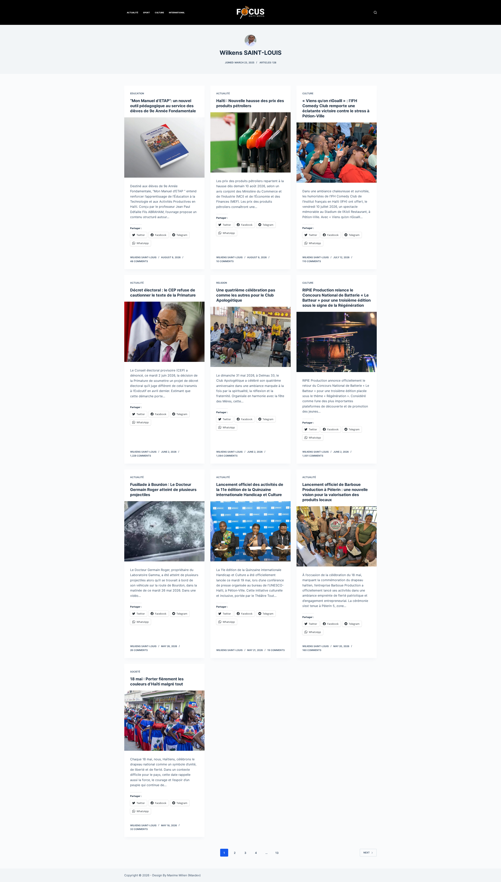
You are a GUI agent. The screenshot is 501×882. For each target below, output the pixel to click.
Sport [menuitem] (146, 12)
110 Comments (311, 261)
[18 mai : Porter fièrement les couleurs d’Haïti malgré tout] (164, 720)
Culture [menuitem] (159, 12)
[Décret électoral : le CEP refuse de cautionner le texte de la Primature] (164, 332)
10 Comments (225, 261)
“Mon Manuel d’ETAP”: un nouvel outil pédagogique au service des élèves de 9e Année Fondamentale (163, 105)
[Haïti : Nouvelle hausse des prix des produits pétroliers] (250, 142)
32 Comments (139, 829)
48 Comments (139, 261)
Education (137, 93)
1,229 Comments (140, 455)
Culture (307, 93)
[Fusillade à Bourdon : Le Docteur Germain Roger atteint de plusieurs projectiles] (164, 531)
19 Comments (276, 650)
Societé (135, 671)
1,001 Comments (312, 455)
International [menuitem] (177, 12)
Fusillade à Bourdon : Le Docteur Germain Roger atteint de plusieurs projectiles (163, 489)
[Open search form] (375, 12)
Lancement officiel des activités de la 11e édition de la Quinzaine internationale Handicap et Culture (249, 489)
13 (276, 852)
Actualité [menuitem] (132, 12)
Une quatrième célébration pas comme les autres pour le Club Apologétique (245, 295)
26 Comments (139, 650)
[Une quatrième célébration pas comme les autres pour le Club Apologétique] (250, 337)
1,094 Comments (227, 455)
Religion (221, 282)
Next (366, 852)
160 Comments (311, 650)
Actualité (223, 93)
